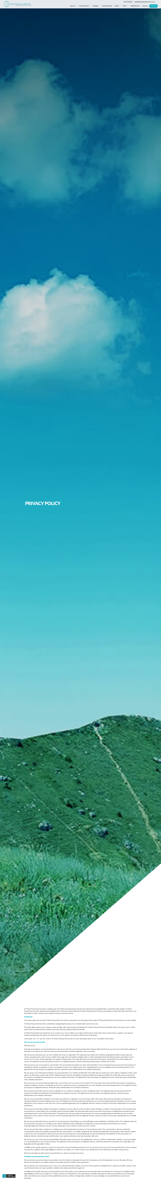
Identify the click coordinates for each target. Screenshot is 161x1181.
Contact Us (145, 6)
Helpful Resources (135, 6)
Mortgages (95, 6)
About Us (72, 6)
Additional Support (107, 6)
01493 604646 (128, 2)
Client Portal (153, 6)
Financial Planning (84, 6)
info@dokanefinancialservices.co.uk (145, 2)
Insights (117, 6)
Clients (124, 6)
